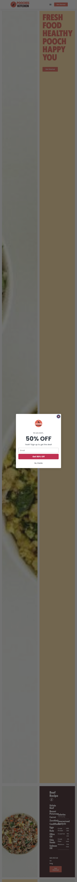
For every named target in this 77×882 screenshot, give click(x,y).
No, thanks (38, 463)
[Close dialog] (58, 416)
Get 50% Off (38, 456)
